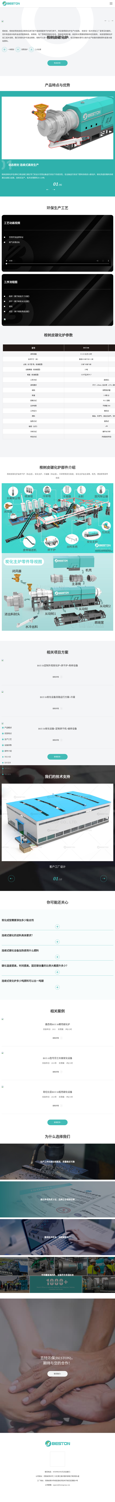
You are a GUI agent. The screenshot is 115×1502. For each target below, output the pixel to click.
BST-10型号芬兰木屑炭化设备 (57, 1058)
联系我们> (57, 1374)
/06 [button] (57, 184)
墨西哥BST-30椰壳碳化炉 (57, 1024)
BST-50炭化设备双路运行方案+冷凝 (57, 697)
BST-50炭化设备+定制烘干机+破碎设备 (57, 728)
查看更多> (57, 757)
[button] (106, 20)
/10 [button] (57, 878)
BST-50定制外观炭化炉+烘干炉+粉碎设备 (57, 665)
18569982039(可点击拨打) (61, 1472)
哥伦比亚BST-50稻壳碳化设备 (57, 1092)
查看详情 (56, 677)
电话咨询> (57, 63)
